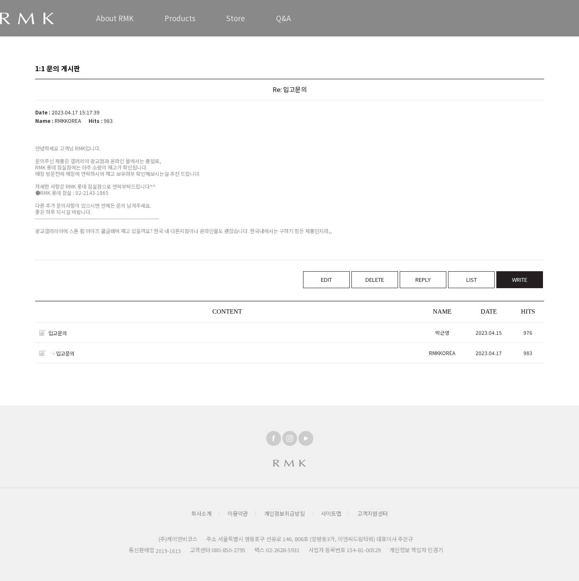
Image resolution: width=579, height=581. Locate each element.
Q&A (283, 18)
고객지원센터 (372, 513)
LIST (471, 279)
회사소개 (201, 513)
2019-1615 (168, 550)
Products (179, 18)
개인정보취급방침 (284, 513)
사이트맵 (331, 513)
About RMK (115, 18)
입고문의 (57, 332)
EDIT (326, 279)
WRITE (519, 279)
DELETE (374, 279)
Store (235, 18)
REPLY (423, 279)
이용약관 (238, 513)
